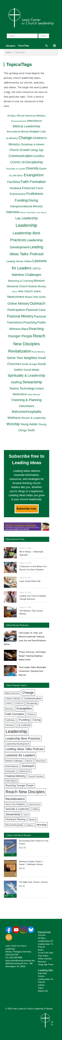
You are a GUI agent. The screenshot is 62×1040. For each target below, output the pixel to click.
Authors (41, 985)
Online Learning (44, 958)
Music (14, 291)
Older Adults (39, 297)
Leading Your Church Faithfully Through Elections (32, 597)
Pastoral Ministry (20, 316)
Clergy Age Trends (46, 964)
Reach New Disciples (25, 792)
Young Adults (28, 424)
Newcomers (15, 297)
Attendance (34, 120)
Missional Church (17, 286)
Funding (21, 200)
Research (42, 961)
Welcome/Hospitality (26, 412)
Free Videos (43, 956)
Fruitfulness (34, 194)
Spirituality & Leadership (26, 375)
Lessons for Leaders (20, 755)
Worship (13, 424)
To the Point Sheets (46, 953)
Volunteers (26, 406)
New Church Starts (29, 291)
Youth (31, 430)
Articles (41, 976)
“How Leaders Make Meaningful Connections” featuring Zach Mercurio (32, 671)
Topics (41, 988)
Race (24, 329)
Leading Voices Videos (19, 261)
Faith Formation (33, 182)
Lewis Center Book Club (29, 581)
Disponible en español (15, 169)
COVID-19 (17, 162)
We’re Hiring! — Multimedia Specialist (31, 553)
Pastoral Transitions (36, 776)
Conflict (38, 156)
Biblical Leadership (26, 126)
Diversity (32, 168)
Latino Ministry (41, 212)
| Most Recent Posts (14, 539)
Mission (39, 280)
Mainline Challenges (26, 275)
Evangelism (34, 175)
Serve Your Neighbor (22, 358)
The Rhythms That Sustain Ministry (31, 612)
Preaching (30, 322)
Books (40, 950)
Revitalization (19, 351)
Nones (28, 297)
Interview (12, 212)
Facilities (13, 182)
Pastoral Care (36, 309)
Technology (27, 388)
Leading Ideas (46, 970)
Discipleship (34, 162)
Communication (21, 156)
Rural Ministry (38, 352)
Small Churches (34, 804)
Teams (14, 388)
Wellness (14, 417)
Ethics (20, 175)
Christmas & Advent (32, 144)
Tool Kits (42, 935)
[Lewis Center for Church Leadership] (31, 17)
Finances (28, 188)
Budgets (35, 131)
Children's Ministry (12, 699)
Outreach (37, 303)
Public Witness (11, 781)
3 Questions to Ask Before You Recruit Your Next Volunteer (32, 568)
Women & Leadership (33, 417)
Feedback (15, 188)
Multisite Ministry (37, 286)
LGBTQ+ (36, 268)
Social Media (31, 369)
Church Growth (19, 150)
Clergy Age (36, 150)
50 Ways (11, 115)
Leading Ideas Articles (47, 941)
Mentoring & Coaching (20, 280)
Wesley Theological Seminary (18, 952)
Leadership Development (17, 744)
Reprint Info (43, 991)
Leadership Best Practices (22, 738)
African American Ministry (31, 115)
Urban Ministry (34, 394)
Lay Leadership (26, 218)
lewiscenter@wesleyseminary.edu (20, 960)
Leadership (26, 225)
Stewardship (32, 382)
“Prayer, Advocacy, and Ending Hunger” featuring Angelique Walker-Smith (32, 656)
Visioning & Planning (26, 400)
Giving (33, 200)
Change (25, 137)
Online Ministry (18, 303)
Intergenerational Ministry (26, 206)
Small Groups (29, 364)
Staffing (16, 382)
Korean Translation (28, 212)
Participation (16, 310)
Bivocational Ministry (18, 131)
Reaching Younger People (19, 785)
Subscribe (42, 973)
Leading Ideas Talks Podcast (24, 749)
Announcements (18, 121)
